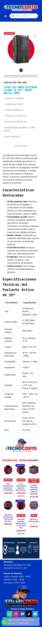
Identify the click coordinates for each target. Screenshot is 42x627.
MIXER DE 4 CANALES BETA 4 (34, 521)
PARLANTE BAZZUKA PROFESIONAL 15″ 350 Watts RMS (21, 523)
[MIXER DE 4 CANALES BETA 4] (34, 505)
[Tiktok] (29, 614)
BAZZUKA (8, 480)
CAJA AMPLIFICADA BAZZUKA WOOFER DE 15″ (21, 487)
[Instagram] (16, 614)
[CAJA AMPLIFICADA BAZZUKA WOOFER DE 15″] (21, 469)
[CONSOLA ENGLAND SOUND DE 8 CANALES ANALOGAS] (34, 469)
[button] (6, 16)
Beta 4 (34, 515)
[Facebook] (22, 614)
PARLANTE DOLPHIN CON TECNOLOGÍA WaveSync (8, 518)
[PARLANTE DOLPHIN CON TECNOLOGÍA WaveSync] (8, 505)
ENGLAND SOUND (33, 481)
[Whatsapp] (9, 614)
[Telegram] (35, 614)
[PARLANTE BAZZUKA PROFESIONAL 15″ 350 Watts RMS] (21, 505)
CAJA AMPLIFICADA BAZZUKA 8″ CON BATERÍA (8, 487)
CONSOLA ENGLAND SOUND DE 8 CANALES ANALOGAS (34, 490)
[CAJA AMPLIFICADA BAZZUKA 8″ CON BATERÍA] (8, 469)
